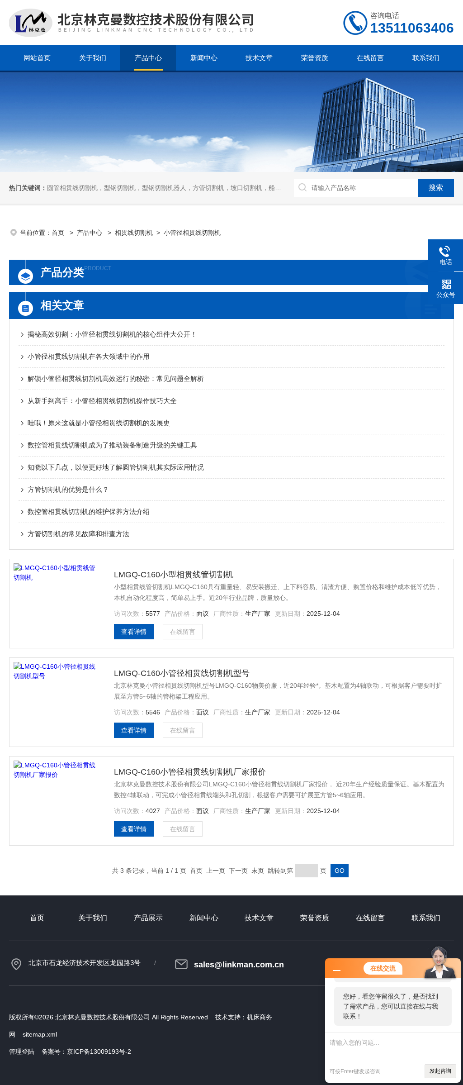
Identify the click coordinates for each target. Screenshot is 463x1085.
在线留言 (370, 58)
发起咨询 (440, 1071)
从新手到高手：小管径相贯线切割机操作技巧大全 (102, 400)
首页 (59, 232)
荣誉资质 (314, 58)
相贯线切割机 (134, 232)
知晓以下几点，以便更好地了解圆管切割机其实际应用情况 (116, 467)
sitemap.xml (40, 1034)
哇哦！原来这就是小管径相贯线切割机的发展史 (99, 423)
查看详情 (133, 631)
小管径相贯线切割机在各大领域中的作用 (89, 356)
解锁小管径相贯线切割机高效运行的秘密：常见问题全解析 (116, 378)
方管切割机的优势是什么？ (68, 489)
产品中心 (148, 58)
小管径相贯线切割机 (192, 232)
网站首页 (37, 58)
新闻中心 (203, 58)
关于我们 (92, 58)
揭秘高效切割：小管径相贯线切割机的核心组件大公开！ (112, 334)
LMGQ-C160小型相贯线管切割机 (173, 574)
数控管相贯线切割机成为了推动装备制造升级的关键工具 (112, 445)
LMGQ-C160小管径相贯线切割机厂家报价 (190, 771)
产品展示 (148, 918)
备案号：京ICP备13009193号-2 (86, 1051)
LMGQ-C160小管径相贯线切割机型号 (182, 673)
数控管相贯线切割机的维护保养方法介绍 (89, 511)
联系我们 (425, 58)
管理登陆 (21, 1051)
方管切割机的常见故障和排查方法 (78, 534)
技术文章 (259, 58)
